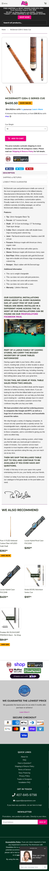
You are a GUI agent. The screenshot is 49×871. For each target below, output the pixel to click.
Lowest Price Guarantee (15, 182)
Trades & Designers (24, 779)
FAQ (24, 760)
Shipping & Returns (12, 177)
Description (9, 173)
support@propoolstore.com (25, 801)
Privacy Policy (24, 776)
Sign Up (42, 822)
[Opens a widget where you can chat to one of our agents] (33, 857)
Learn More (23, 712)
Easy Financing (24, 773)
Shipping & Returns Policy (22, 151)
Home (4, 29)
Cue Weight (9, 124)
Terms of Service (24, 769)
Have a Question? (24, 763)
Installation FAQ (24, 782)
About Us (24, 757)
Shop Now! (24, 17)
